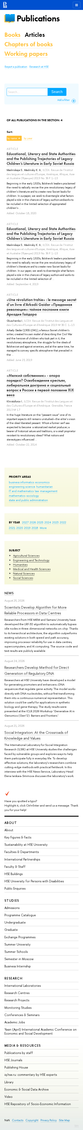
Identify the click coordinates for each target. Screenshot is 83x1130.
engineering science (22, 487)
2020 (19, 528)
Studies (11, 900)
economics (42, 482)
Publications (38, 18)
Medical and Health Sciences (31, 569)
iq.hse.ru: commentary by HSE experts (30, 1074)
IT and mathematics (21, 491)
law (37, 491)
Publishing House (16, 1067)
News (9, 593)
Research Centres (16, 993)
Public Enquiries (14, 888)
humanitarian (44, 487)
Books (12, 35)
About (10, 823)
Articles (35, 35)
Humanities (20, 565)
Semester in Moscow (19, 959)
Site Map (64, 1120)
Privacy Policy (49, 1120)
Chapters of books (28, 44)
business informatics (21, 482)
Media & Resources (22, 1045)
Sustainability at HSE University (26, 844)
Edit (77, 1125)
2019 (27, 528)
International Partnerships (22, 859)
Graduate (11, 929)
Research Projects (16, 1000)
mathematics (17, 496)
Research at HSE (39, 67)
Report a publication (16, 67)
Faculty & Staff (14, 866)
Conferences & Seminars (21, 1015)
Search (57, 92)
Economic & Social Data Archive (26, 1089)
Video (8, 1097)
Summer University (17, 944)
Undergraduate (15, 922)
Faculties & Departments (21, 852)
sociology (32, 496)
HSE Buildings (13, 874)
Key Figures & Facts (17, 837)
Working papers (26, 54)
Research (13, 978)
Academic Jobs (14, 1022)
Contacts (17, 1120)
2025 (40, 522)
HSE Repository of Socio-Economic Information (37, 1104)
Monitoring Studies (17, 1007)
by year (28, 138)
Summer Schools (16, 952)
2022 (63, 522)
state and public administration (28, 500)
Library (9, 1082)
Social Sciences (23, 578)
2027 (25, 522)
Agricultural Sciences (26, 556)
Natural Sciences (24, 573)
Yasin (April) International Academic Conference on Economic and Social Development (40, 1031)
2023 (55, 522)
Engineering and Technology (31, 560)
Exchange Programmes (19, 937)
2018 (35, 528)
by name (12, 138)
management (48, 491)
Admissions (11, 908)
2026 (33, 522)
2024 (47, 522)
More (43, 528)
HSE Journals (13, 1060)
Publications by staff (18, 1053)
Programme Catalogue (20, 915)
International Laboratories (22, 985)
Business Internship (17, 966)
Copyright (31, 1120)
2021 (12, 528)
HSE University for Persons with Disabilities (34, 881)
